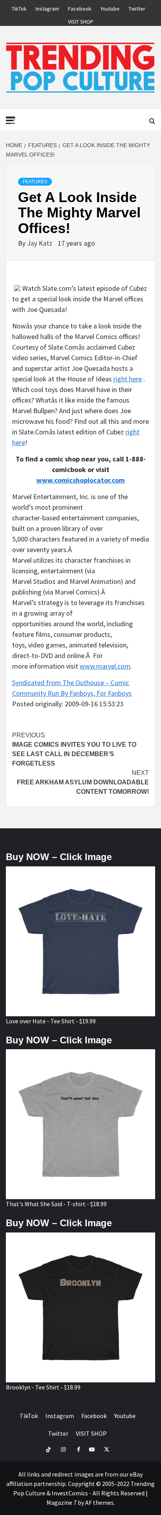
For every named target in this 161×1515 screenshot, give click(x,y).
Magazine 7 (62, 1502)
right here (127, 378)
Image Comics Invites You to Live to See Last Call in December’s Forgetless (74, 749)
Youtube (110, 7)
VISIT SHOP (80, 20)
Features (35, 181)
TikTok (19, 7)
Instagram (47, 7)
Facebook (79, 7)
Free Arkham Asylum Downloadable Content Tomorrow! (83, 782)
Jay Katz (40, 243)
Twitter (137, 7)
